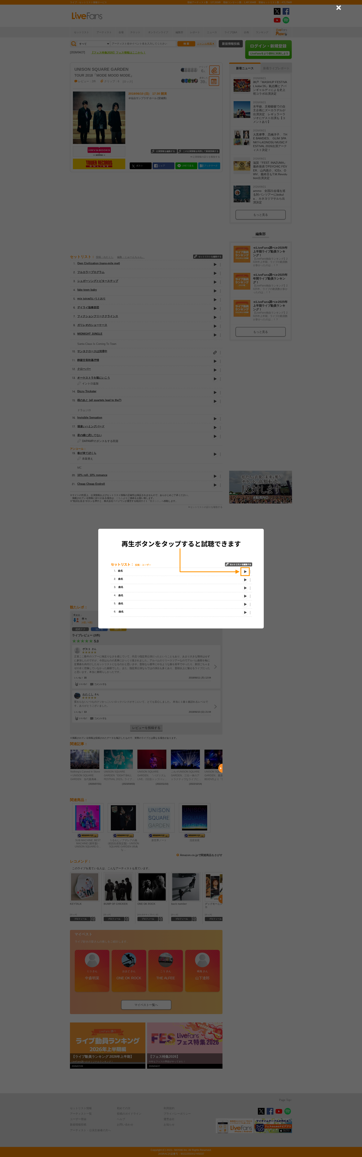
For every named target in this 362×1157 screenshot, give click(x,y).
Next (220, 768)
